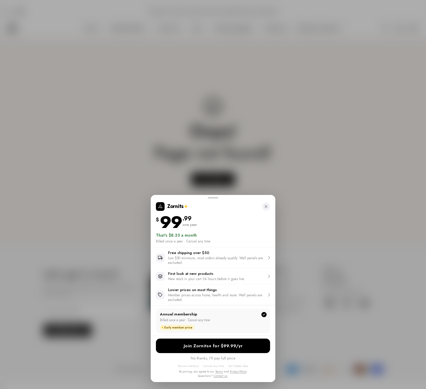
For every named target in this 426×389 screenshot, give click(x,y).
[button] (213, 257)
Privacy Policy (238, 371)
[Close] (266, 206)
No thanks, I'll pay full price (213, 358)
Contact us (220, 376)
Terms (219, 371)
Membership (213, 346)
